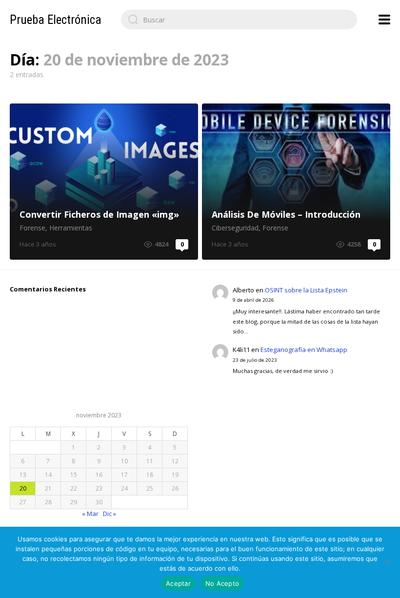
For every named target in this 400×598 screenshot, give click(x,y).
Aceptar (178, 583)
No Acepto (222, 583)
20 (23, 488)
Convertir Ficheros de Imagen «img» (104, 181)
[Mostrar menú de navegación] (384, 19)
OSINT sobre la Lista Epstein (306, 290)
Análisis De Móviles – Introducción (296, 181)
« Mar (90, 513)
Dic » (109, 513)
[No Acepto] (388, 562)
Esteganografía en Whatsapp (303, 349)
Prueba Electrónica (55, 20)
